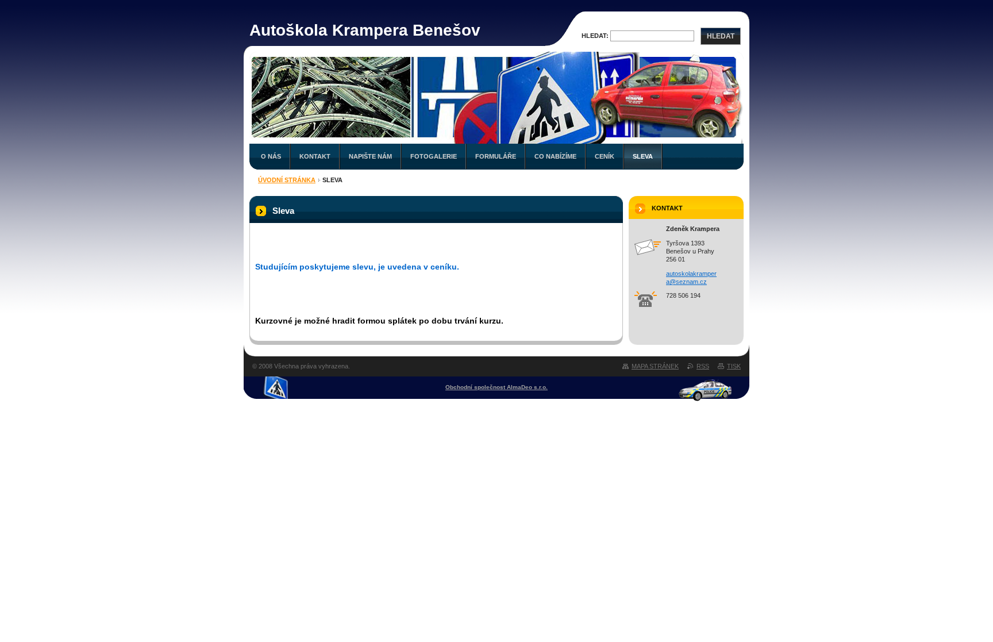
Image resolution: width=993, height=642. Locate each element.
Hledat (720, 36)
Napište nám (370, 156)
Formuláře (495, 156)
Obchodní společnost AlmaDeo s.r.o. (496, 387)
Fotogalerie (433, 156)
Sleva (643, 156)
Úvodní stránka (286, 179)
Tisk (734, 366)
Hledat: (595, 35)
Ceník (604, 156)
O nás (271, 156)
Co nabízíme (555, 156)
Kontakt (314, 156)
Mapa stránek (655, 366)
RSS (702, 366)
